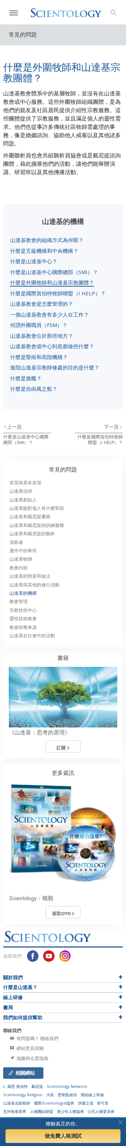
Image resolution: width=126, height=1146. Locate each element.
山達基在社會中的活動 (32, 635)
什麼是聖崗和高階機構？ (39, 356)
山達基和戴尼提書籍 (29, 516)
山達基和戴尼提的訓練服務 (36, 525)
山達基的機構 (23, 593)
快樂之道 (85, 1103)
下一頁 (112, 426)
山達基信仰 (20, 491)
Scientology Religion (22, 1094)
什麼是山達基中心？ (33, 261)
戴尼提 (37, 1086)
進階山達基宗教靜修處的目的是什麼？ (54, 367)
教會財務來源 (23, 627)
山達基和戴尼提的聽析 (32, 533)
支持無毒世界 (14, 1111)
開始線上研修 (92, 1094)
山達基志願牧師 (16, 1103)
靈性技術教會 (23, 618)
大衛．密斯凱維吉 (61, 1094)
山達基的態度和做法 (29, 576)
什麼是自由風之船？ (33, 388)
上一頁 (14, 426)
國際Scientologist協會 (54, 1103)
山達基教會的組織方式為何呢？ (47, 239)
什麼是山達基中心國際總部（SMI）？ (54, 271)
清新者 (16, 542)
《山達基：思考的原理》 (39, 732)
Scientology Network (67, 1086)
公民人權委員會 (101, 1111)
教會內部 (18, 567)
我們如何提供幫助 (22, 1017)
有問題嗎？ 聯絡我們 (36, 1038)
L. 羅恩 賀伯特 (15, 1086)
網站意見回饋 (29, 1048)
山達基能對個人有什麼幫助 (36, 508)
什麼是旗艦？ (26, 378)
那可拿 (102, 1103)
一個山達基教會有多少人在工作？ (49, 314)
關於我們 (13, 977)
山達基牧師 (20, 559)
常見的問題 (63, 470)
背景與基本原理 (25, 483)
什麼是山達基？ (20, 987)
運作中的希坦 (23, 550)
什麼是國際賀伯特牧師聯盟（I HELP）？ (58, 293)
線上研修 (13, 997)
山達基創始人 (23, 500)
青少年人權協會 (70, 1111)
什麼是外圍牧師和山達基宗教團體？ (52, 282)
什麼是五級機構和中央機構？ (44, 250)
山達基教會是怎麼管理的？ (41, 303)
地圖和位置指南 (31, 1058)
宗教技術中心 (23, 610)
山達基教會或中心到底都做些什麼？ (52, 346)
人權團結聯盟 (41, 1111)
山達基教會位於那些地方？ (41, 335)
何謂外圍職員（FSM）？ (39, 324)
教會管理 (18, 601)
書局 (8, 1007)
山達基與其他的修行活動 (34, 585)
